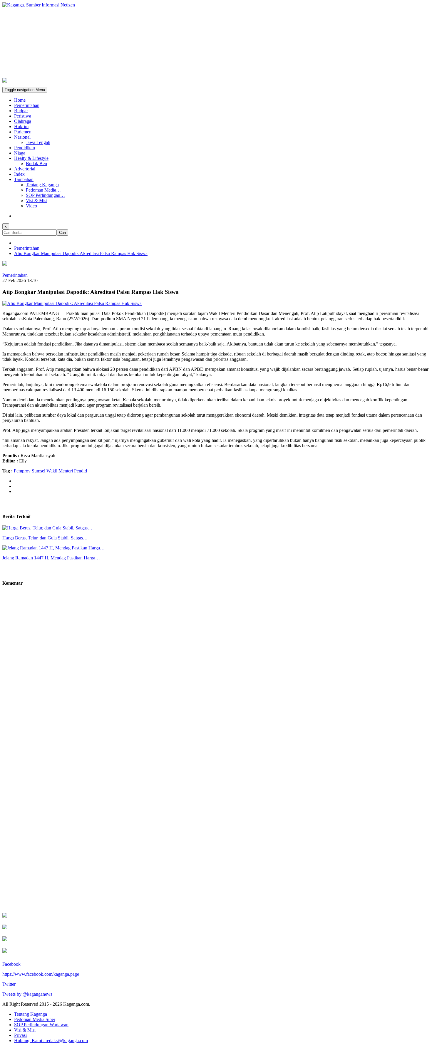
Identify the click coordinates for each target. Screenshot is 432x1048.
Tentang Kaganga (42, 184)
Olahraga (22, 121)
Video (31, 205)
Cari (62, 232)
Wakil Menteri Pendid (66, 470)
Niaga (19, 152)
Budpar (21, 110)
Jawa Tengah (38, 142)
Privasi (20, 1035)
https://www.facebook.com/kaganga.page (40, 974)
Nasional (22, 137)
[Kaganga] (216, 5)
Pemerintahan (26, 105)
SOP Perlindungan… (45, 195)
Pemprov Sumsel (29, 470)
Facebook (11, 964)
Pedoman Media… (43, 189)
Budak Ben (36, 163)
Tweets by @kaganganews (27, 994)
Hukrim (21, 126)
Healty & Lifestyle (31, 158)
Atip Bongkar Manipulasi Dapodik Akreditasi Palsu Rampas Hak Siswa (81, 253)
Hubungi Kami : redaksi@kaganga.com (51, 1040)
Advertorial (24, 168)
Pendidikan (24, 147)
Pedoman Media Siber (34, 1019)
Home (20, 100)
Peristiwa (22, 115)
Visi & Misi (36, 200)
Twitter (9, 984)
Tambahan (24, 179)
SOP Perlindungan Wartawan (41, 1024)
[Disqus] (216, 676)
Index (19, 174)
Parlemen (22, 131)
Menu (25, 90)
